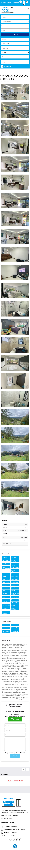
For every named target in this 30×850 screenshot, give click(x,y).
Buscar (16, 34)
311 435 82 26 (10, 832)
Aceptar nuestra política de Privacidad (15, 753)
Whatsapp (16, 719)
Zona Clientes (16, 2)
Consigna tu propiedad (7, 2)
